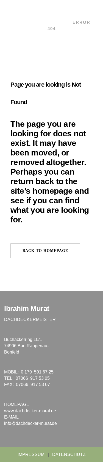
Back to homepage (45, 251)
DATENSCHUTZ (69, 454)
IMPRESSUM (31, 454)
